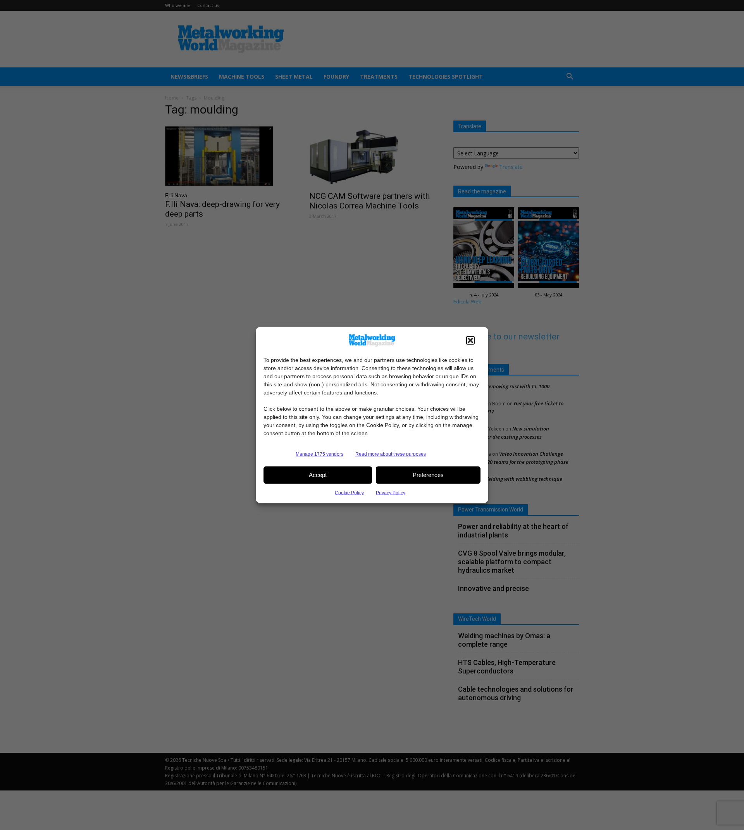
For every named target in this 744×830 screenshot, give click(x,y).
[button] (470, 340)
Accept (318, 475)
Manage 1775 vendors (319, 453)
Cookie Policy (349, 492)
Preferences (428, 475)
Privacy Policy (390, 492)
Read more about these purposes (390, 453)
